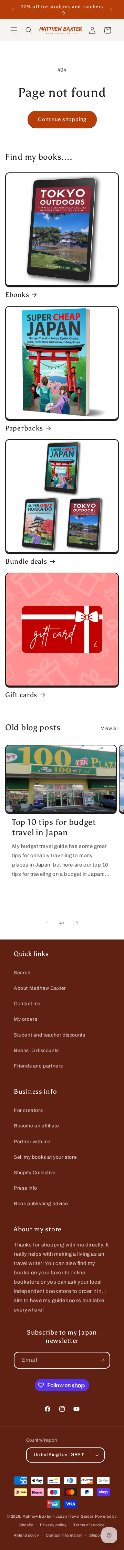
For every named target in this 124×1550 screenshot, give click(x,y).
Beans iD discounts (36, 1050)
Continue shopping (62, 119)
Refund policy (26, 1535)
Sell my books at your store (45, 1157)
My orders (25, 1019)
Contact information (64, 1535)
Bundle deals (26, 561)
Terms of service (89, 1525)
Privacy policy (53, 1525)
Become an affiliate (36, 1125)
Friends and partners (38, 1066)
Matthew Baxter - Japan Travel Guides (58, 1516)
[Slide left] (46, 922)
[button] (13, 30)
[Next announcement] (111, 9)
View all (110, 728)
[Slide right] (77, 922)
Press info (25, 1188)
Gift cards (21, 695)
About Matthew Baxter (40, 988)
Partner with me (32, 1141)
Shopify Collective (35, 1172)
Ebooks (17, 294)
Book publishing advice (41, 1203)
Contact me (27, 1003)
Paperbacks (24, 428)
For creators (28, 1110)
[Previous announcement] (12, 9)
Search (22, 972)
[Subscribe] (102, 1360)
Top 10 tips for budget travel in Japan (54, 827)
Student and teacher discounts (49, 1035)
